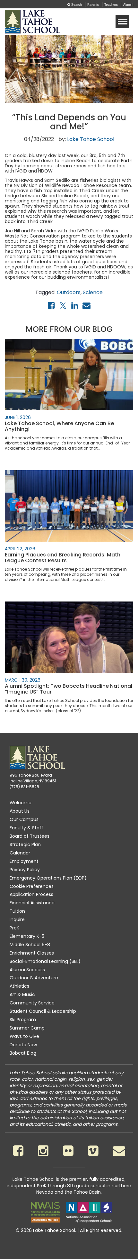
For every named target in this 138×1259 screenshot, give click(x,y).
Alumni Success (27, 969)
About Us (20, 811)
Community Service (32, 1003)
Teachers (111, 4)
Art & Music (22, 994)
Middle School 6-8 (30, 944)
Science (93, 292)
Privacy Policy (25, 869)
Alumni (128, 4)
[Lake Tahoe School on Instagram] (43, 1150)
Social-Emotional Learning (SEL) (45, 961)
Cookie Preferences (32, 886)
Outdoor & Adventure (34, 978)
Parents (93, 4)
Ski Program (23, 1019)
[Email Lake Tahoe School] (119, 1150)
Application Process (31, 894)
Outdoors (69, 292)
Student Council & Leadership (43, 1011)
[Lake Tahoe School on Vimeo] (93, 1150)
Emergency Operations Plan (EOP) (48, 878)
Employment (24, 861)
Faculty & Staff (26, 828)
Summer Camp (27, 1028)
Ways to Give (24, 1036)
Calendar (20, 853)
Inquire (17, 919)
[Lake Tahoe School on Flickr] (68, 1150)
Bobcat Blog (23, 1053)
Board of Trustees (29, 836)
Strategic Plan (25, 844)
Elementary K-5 (27, 936)
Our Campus (24, 819)
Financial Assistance (32, 903)
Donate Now (23, 1044)
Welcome (20, 802)
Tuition (17, 911)
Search (76, 4)
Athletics (19, 986)
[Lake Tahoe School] (32, 21)
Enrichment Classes (32, 953)
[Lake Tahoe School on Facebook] (18, 1150)
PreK (14, 928)
